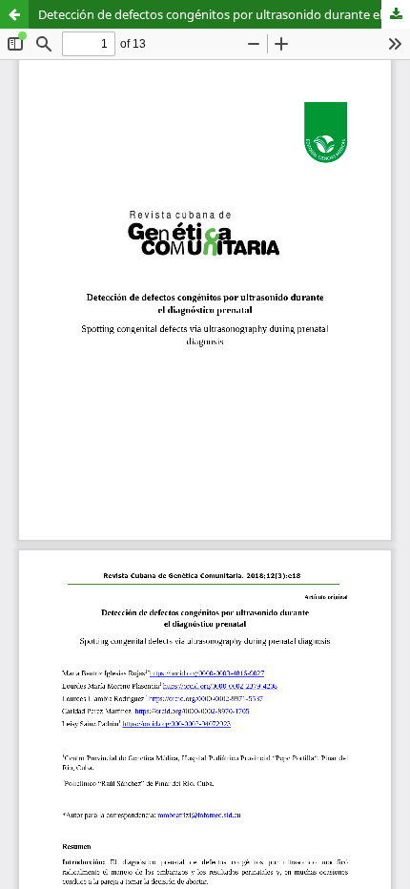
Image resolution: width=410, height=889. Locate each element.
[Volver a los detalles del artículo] (14, 14)
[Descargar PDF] (395, 14)
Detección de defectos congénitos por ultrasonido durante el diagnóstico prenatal (224, 14)
